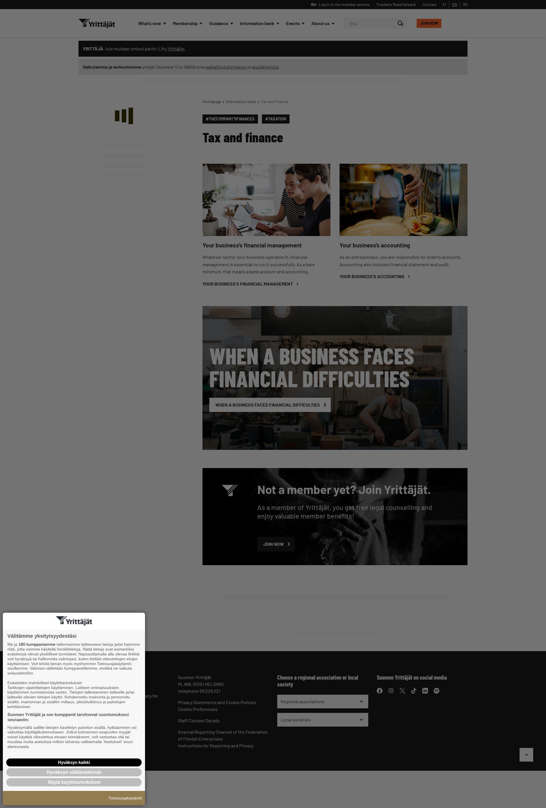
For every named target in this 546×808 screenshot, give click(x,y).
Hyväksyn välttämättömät (74, 772)
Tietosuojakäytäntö (125, 798)
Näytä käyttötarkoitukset (74, 782)
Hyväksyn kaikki (74, 762)
